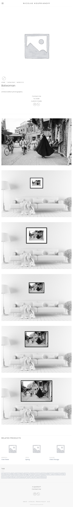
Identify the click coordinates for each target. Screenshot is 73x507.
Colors (37, 474)
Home (3, 82)
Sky (9, 477)
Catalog (32, 501)
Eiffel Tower (50, 474)
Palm (63, 474)
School (4, 477)
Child (31, 474)
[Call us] (38, 104)
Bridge (26, 474)
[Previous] (1, 452)
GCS (48, 501)
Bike (12, 474)
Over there (5, 459)
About (25, 501)
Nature (58, 474)
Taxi (27, 477)
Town (32, 477)
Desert (43, 474)
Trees (37, 477)
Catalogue (11, 82)
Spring (27, 459)
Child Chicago (54, 459)
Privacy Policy (41, 501)
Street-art (15, 477)
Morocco (20, 82)
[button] (2, 3)
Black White (19, 474)
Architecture (6, 474)
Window (43, 477)
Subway (22, 477)
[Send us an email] (34, 104)
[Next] (71, 452)
